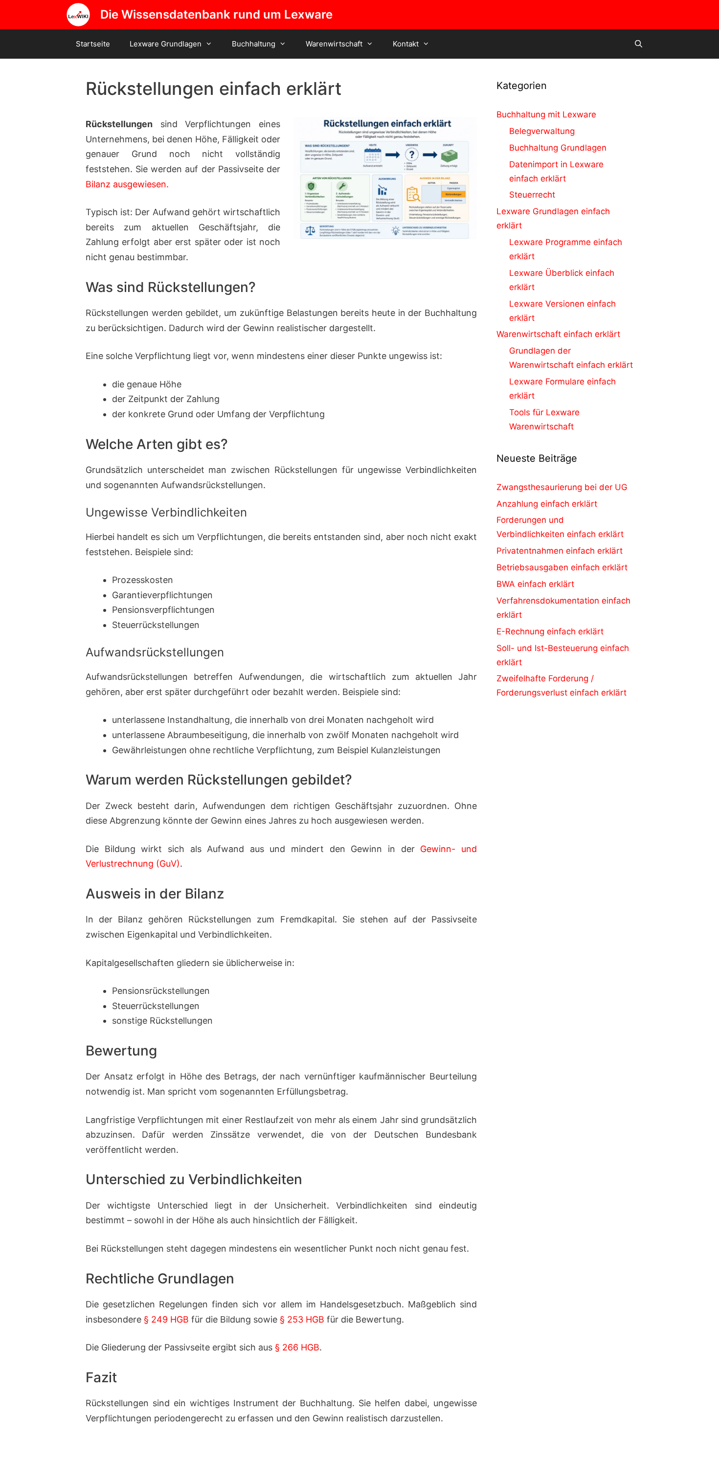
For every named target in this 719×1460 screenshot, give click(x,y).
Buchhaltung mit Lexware (546, 114)
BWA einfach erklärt (535, 584)
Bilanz (98, 184)
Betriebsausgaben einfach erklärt (562, 567)
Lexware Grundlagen (166, 43)
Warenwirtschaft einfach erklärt (558, 334)
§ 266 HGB (297, 1347)
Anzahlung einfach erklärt (546, 504)
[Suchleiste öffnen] (638, 44)
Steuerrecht (532, 195)
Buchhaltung (253, 43)
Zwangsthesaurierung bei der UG (562, 487)
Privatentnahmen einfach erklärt (559, 551)
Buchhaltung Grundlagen (558, 148)
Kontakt (406, 43)
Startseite (93, 43)
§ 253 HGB (302, 1319)
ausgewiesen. (140, 184)
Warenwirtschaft (334, 43)
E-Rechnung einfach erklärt (550, 631)
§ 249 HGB (166, 1319)
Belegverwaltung (542, 131)
